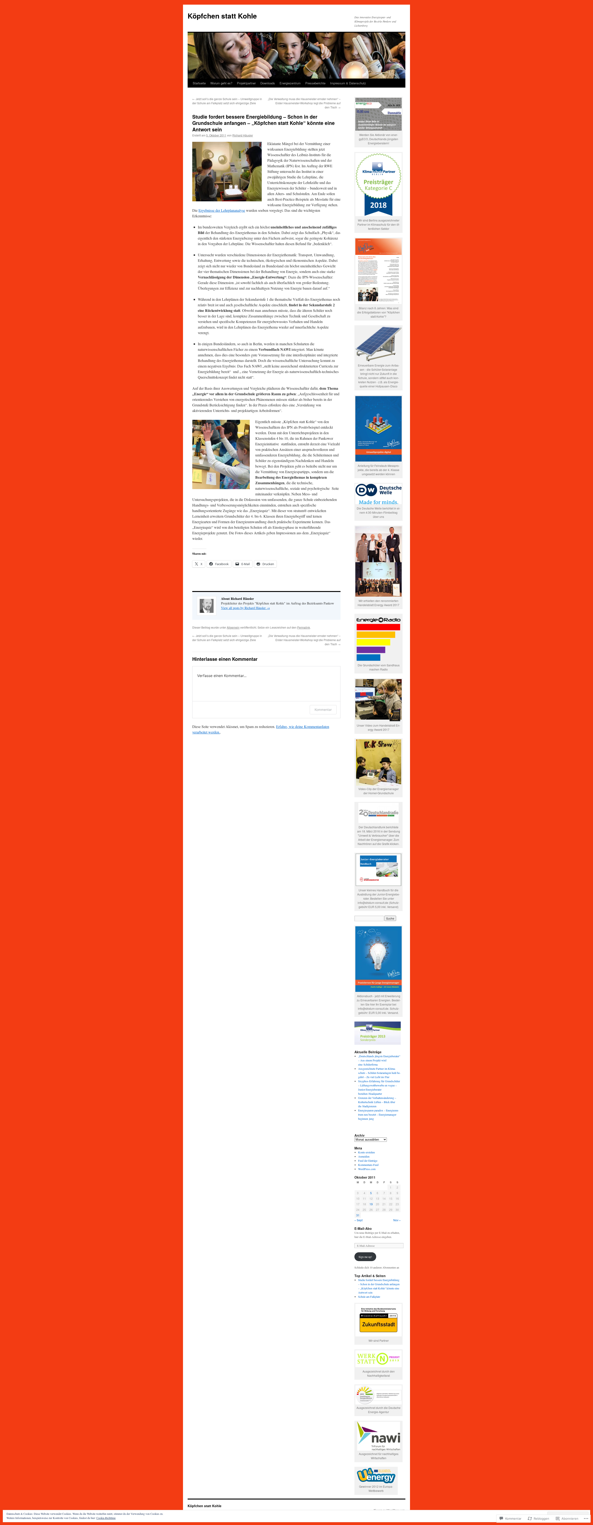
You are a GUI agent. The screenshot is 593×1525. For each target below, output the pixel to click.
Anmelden (363, 1156)
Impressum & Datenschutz (348, 83)
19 (371, 1204)
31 (358, 1215)
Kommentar (323, 710)
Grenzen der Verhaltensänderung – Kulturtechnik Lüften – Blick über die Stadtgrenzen (377, 1102)
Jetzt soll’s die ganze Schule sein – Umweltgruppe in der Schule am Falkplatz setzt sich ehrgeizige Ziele (227, 101)
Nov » (397, 1220)
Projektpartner (246, 83)
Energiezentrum (290, 83)
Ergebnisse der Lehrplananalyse (222, 210)
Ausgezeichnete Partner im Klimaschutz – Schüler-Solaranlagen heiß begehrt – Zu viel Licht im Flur (379, 1073)
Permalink (303, 627)
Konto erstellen (366, 1152)
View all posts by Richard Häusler (245, 608)
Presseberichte (315, 83)
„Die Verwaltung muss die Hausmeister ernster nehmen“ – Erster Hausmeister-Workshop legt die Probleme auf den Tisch (304, 103)
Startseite (199, 83)
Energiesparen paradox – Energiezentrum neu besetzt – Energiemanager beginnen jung (378, 1114)
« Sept (358, 1220)
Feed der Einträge (367, 1160)
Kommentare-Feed (368, 1165)
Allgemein (233, 627)
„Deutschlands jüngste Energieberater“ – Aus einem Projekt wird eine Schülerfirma (379, 1060)
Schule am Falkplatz (369, 1296)
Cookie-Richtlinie (106, 1518)
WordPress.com (366, 1169)
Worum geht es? (221, 83)
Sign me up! (365, 1257)
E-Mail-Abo (363, 1228)
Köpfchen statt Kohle (222, 16)
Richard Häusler (242, 135)
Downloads (267, 83)
